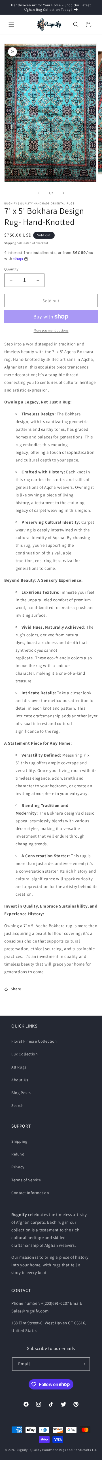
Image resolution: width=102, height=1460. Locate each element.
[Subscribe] (83, 1364)
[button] (11, 24)
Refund (18, 1154)
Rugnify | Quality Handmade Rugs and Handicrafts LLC (56, 1450)
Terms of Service (26, 1180)
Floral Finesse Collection (34, 1041)
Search (17, 1105)
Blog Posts (21, 1092)
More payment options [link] (51, 330)
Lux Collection (24, 1054)
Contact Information (30, 1192)
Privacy (17, 1166)
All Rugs (18, 1067)
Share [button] (16, 988)
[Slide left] (38, 193)
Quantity (11, 269)
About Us (19, 1079)
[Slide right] (63, 193)
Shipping (10, 243)
